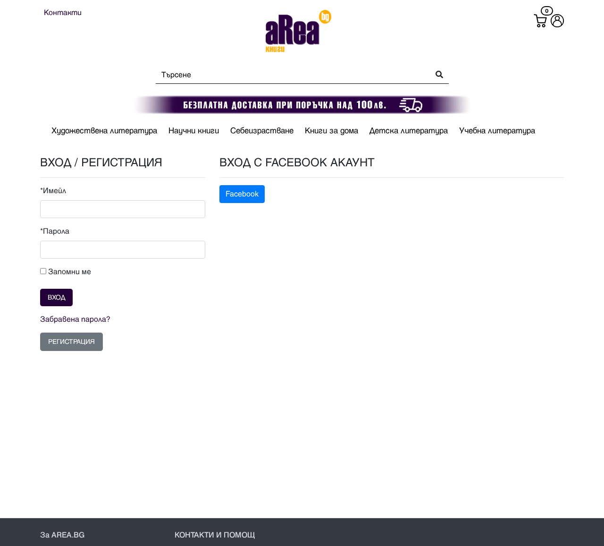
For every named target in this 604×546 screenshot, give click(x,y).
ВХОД (56, 297)
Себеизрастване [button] (262, 131)
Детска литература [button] (408, 131)
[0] (540, 20)
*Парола (54, 231)
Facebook (242, 194)
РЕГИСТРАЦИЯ (71, 342)
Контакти (63, 12)
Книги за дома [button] (331, 131)
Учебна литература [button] (497, 131)
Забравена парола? (75, 319)
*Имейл (53, 191)
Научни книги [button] (193, 131)
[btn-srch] (436, 75)
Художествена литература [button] (104, 131)
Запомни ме (68, 272)
